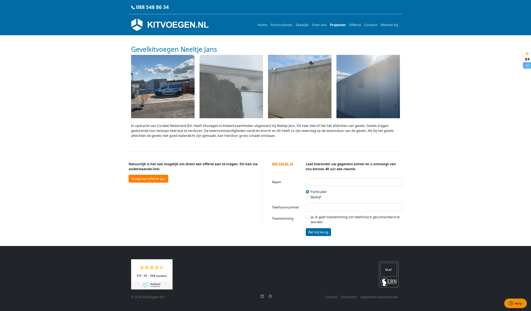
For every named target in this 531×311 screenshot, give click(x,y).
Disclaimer (349, 297)
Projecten (338, 25)
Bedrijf (316, 197)
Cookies (331, 297)
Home (262, 25)
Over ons (319, 25)
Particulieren (281, 25)
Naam (276, 182)
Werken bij (389, 25)
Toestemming (283, 218)
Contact (370, 25)
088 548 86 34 (152, 7)
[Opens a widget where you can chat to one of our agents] (515, 304)
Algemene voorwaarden (379, 297)
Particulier (319, 191)
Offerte (355, 25)
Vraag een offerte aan (148, 178)
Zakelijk (302, 25)
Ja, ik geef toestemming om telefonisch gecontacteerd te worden (355, 219)
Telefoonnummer (285, 207)
